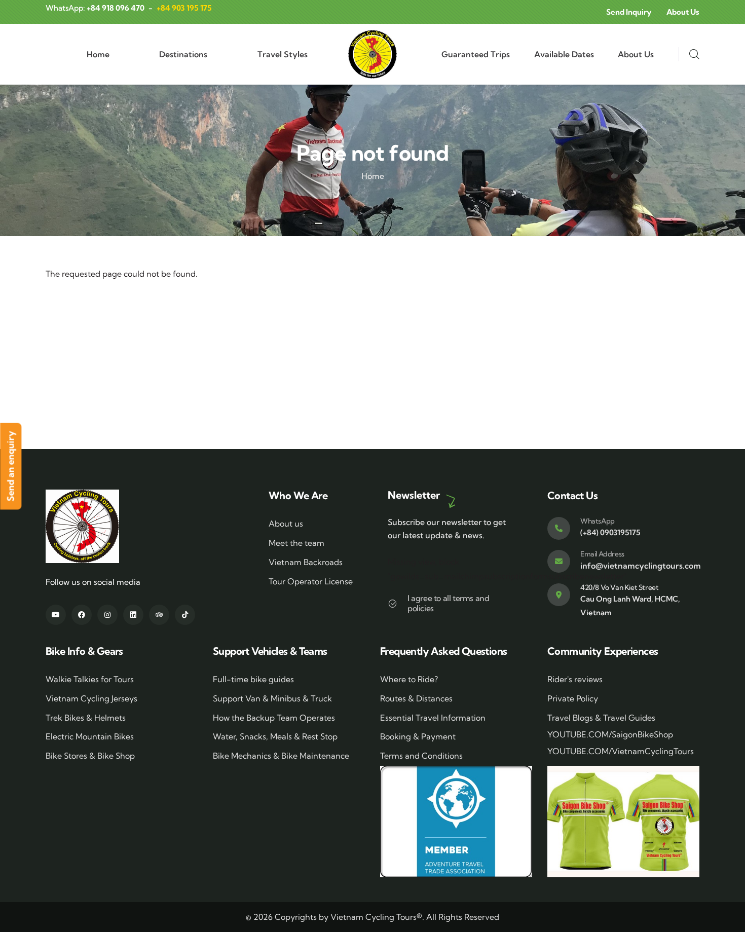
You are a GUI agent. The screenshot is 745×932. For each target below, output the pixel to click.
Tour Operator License (311, 581)
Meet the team (296, 543)
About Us (636, 54)
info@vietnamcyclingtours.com (640, 566)
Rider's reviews (575, 679)
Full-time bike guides (253, 679)
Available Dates (564, 54)
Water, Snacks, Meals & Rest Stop (275, 736)
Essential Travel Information (433, 718)
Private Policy (572, 698)
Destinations (183, 54)
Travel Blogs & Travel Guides (601, 718)
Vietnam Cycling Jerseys (91, 698)
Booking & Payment (418, 736)
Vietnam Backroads (306, 562)
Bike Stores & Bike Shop (90, 756)
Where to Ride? (409, 679)
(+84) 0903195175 (610, 532)
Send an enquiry (10, 466)
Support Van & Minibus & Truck (272, 698)
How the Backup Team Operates (274, 718)
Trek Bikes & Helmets (86, 718)
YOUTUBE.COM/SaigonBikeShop (610, 734)
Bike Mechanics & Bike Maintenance (281, 756)
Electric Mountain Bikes (90, 736)
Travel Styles (282, 54)
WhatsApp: (95, 8)
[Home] (372, 54)
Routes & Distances (416, 698)
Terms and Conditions (421, 756)
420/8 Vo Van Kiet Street (619, 587)
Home (98, 54)
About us (286, 523)
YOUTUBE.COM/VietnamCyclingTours (620, 751)
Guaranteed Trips (475, 54)
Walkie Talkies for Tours (90, 679)
